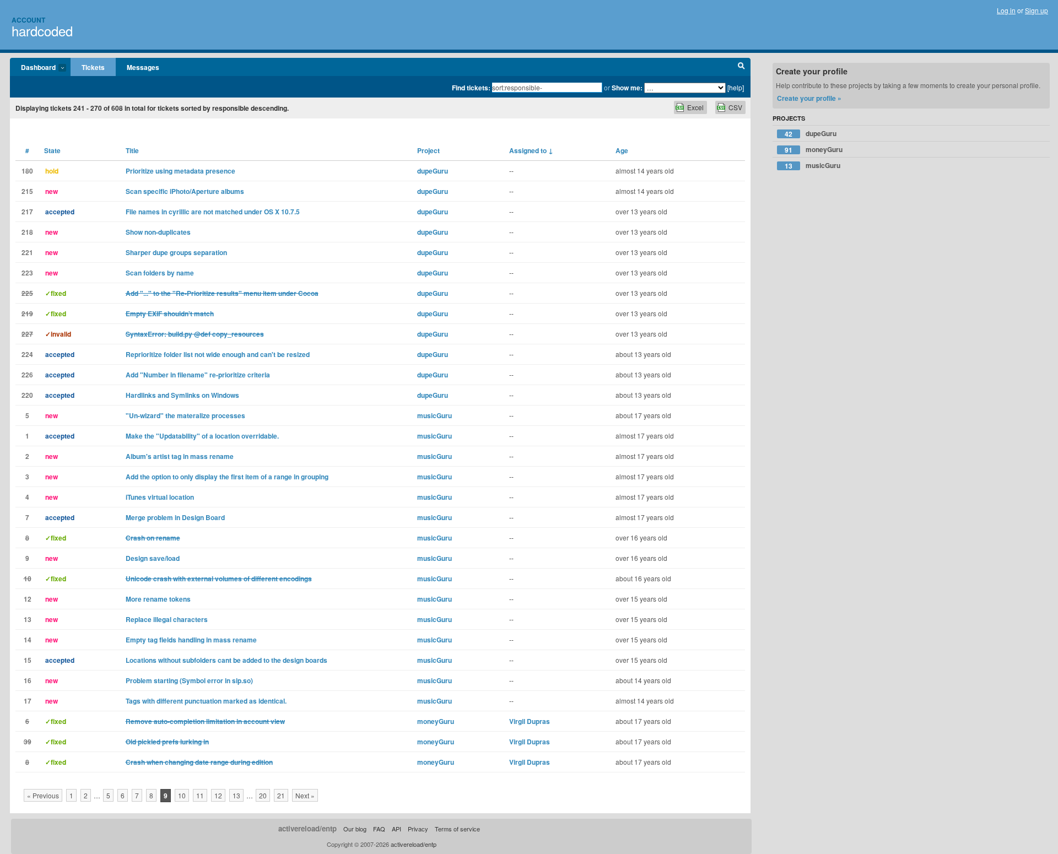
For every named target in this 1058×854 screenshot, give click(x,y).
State (52, 150)
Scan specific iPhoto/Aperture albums (185, 191)
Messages (143, 67)
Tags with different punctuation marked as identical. (206, 701)
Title (132, 150)
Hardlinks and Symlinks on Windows (182, 395)
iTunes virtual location (160, 497)
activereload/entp (307, 828)
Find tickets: (471, 88)
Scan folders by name (160, 273)
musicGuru (434, 415)
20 (263, 795)
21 (281, 795)
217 (27, 212)
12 (27, 599)
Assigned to (531, 150)
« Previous (43, 795)
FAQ (379, 828)
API (396, 828)
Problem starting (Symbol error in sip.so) (189, 680)
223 (27, 273)
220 (27, 395)
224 (27, 354)
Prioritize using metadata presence (180, 171)
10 (182, 795)
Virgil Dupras (529, 721)
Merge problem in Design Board (175, 517)
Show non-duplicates (158, 232)
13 (27, 619)
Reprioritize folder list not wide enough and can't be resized (218, 354)
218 (27, 232)
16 (27, 680)
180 (27, 171)
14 (27, 640)
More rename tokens (158, 599)
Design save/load (153, 558)
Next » (305, 795)
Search (741, 67)
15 (27, 660)
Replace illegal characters (167, 619)
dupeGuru (432, 171)
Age (622, 150)
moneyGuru (435, 721)
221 (27, 252)
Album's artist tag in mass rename (180, 456)
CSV (735, 107)
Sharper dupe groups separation (176, 252)
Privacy (418, 828)
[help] (735, 87)
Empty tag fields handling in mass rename (191, 640)
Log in (1006, 10)
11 (200, 795)
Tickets (93, 67)
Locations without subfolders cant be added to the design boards (226, 660)
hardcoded (42, 30)
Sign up (1036, 10)
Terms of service (457, 828)
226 (27, 375)
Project (428, 150)
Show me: (627, 88)
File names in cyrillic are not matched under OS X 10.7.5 (213, 212)
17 (27, 701)
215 (27, 191)
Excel (695, 107)
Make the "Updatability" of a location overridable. (202, 436)
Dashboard (33, 67)
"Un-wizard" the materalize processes (185, 415)
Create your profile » (809, 98)
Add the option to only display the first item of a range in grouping (227, 477)
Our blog (354, 828)
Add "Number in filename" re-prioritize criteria (198, 375)
